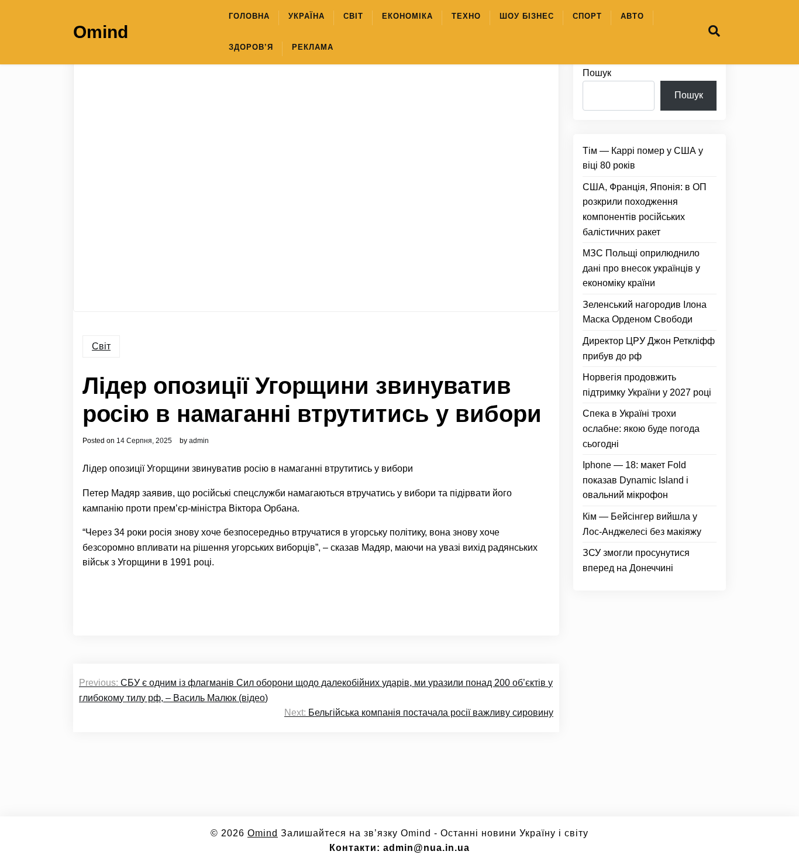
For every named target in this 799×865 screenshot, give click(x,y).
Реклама (312, 47)
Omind (100, 32)
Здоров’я (251, 47)
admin (199, 440)
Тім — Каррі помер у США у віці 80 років (643, 158)
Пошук (597, 73)
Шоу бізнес (527, 16)
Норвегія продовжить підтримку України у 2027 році (647, 384)
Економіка (407, 16)
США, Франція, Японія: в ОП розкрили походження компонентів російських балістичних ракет (645, 209)
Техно (466, 16)
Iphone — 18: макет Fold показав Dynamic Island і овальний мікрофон (635, 480)
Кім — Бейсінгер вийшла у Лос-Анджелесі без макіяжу (642, 524)
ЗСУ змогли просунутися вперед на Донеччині (636, 560)
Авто (632, 16)
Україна (306, 16)
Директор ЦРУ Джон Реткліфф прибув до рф (649, 348)
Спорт (587, 16)
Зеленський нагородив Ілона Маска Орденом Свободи (645, 312)
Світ (353, 16)
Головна (249, 16)
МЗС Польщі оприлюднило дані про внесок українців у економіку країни (641, 268)
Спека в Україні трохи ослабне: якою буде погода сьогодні (641, 428)
